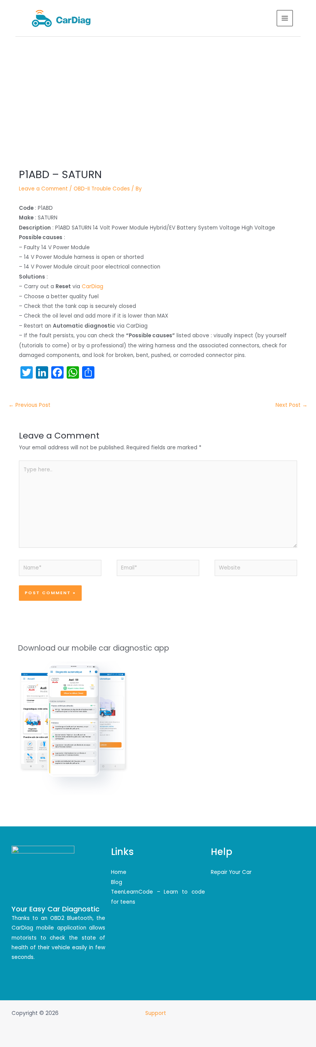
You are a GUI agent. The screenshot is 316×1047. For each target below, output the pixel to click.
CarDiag (92, 286)
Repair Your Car (231, 872)
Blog (116, 882)
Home (118, 872)
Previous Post (29, 405)
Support (156, 1013)
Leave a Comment (43, 188)
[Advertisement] (158, 95)
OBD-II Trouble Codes (102, 188)
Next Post (292, 405)
